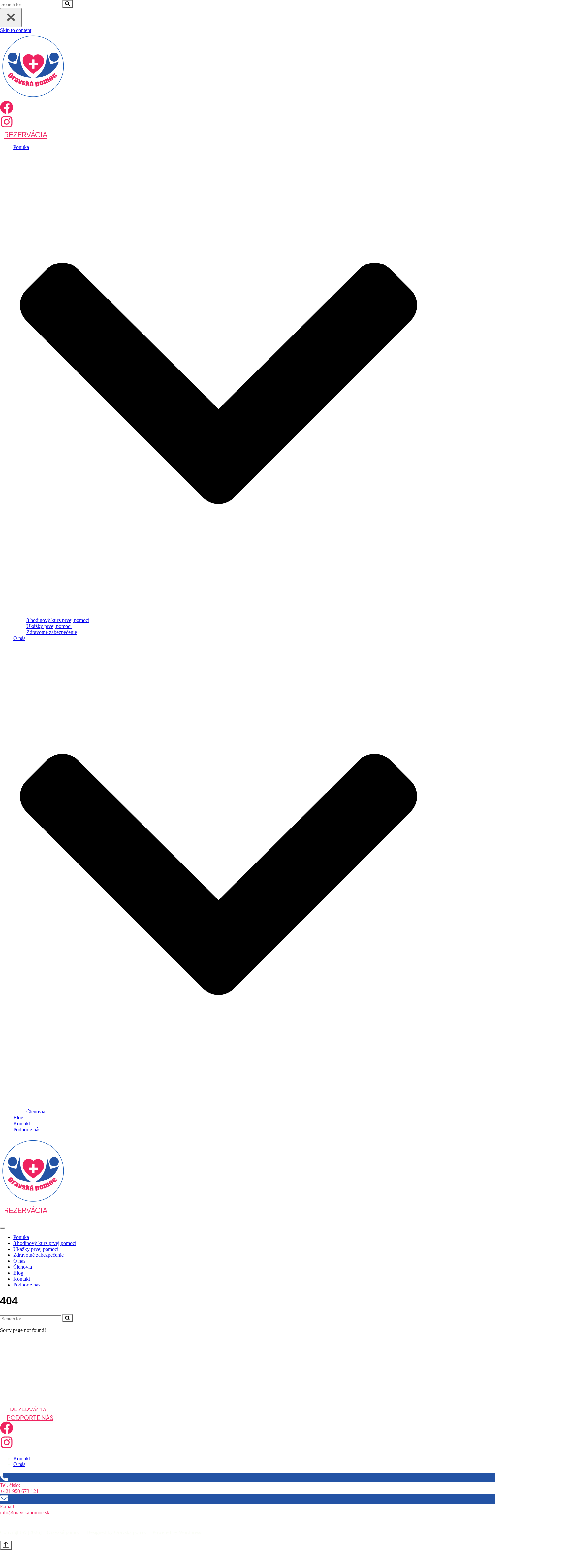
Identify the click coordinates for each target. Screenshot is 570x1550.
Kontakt (21, 1123)
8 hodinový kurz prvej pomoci (57, 620)
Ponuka (21, 1237)
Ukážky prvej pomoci (49, 626)
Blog (18, 1117)
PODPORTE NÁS (30, 1417)
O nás (19, 1261)
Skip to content (15, 30)
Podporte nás (26, 1129)
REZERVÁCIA (25, 134)
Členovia (35, 1111)
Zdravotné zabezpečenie (51, 632)
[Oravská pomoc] (33, 97)
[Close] (11, 17)
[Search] (67, 4)
